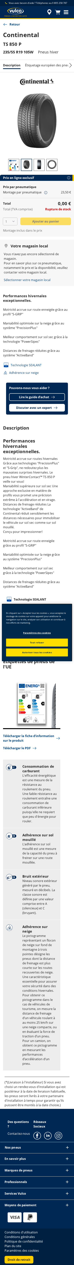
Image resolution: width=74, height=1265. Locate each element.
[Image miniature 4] (51, 165)
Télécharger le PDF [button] (17, 748)
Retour (14, 24)
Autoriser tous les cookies (37, 652)
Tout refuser (37, 642)
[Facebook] (37, 1135)
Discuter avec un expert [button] (34, 408)
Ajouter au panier (45, 221)
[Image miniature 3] (39, 165)
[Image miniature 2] (26, 165)
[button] (66, 12)
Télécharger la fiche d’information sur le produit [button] (28, 738)
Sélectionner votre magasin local (27, 280)
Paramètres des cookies (37, 632)
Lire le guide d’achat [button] (34, 397)
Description (11, 65)
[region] (37, 632)
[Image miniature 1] (13, 165)
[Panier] (57, 12)
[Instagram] (58, 1135)
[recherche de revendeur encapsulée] (49, 12)
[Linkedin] (48, 1135)
